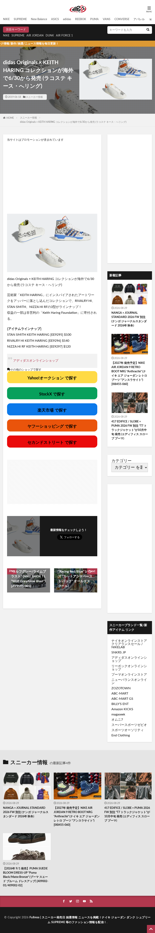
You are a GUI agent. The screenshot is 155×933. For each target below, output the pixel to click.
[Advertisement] (52, 177)
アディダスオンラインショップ (35, 360)
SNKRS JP (118, 652)
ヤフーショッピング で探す (52, 426)
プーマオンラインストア (129, 674)
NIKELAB (118, 647)
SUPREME (20, 19)
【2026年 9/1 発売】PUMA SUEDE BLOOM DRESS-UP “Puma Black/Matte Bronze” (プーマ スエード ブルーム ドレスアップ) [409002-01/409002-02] (25, 877)
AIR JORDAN (35, 35)
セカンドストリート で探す (52, 443)
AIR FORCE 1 (64, 35)
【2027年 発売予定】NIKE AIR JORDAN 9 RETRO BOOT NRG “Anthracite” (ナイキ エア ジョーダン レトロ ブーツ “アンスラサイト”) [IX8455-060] (129, 374)
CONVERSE (121, 19)
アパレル (139, 19)
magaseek (118, 714)
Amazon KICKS (122, 709)
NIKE (6, 19)
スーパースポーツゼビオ (129, 725)
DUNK (50, 35)
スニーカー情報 (34, 97)
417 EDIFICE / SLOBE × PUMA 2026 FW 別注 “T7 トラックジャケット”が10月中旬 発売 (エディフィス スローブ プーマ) (129, 430)
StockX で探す (52, 394)
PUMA (94, 19)
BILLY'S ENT (120, 704)
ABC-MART (119, 693)
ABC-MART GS (122, 698)
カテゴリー (121, 461)
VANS (106, 19)
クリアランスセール (125, 644)
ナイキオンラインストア (129, 640)
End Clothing (120, 735)
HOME (10, 118)
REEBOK (80, 19)
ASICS (55, 19)
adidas (67, 19)
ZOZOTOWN (121, 688)
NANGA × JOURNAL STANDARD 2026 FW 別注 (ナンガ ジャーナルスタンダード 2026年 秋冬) (129, 319)
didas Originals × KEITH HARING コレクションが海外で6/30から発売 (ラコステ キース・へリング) (73, 122)
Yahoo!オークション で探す (52, 378)
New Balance (39, 19)
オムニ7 (117, 719)
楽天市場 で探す (52, 410)
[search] (148, 30)
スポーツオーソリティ (127, 730)
